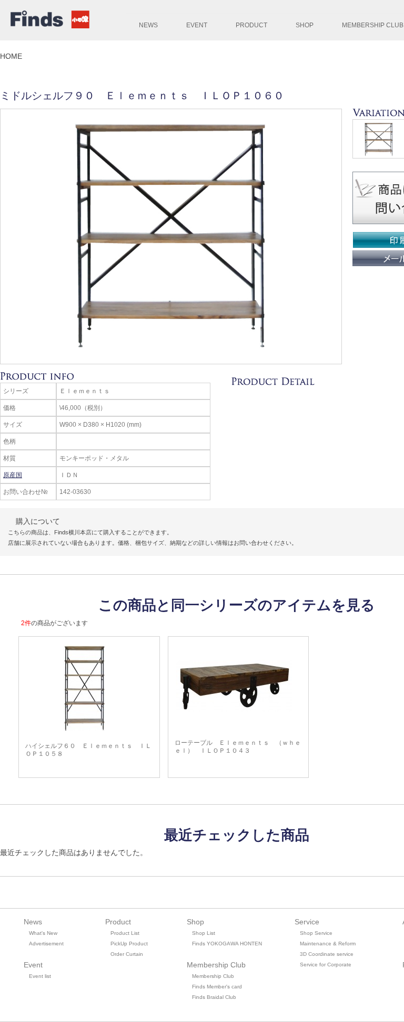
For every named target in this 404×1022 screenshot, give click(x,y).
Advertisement (46, 943)
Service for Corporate (325, 964)
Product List (124, 933)
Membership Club (213, 976)
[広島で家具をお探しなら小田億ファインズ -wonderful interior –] (47, 21)
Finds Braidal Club (214, 997)
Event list (40, 976)
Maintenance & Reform (328, 943)
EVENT (196, 25)
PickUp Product (129, 943)
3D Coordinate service (327, 954)
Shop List (203, 933)
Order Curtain (126, 954)
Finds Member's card (217, 986)
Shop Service (316, 933)
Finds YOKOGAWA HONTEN (227, 943)
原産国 (12, 475)
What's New (43, 933)
